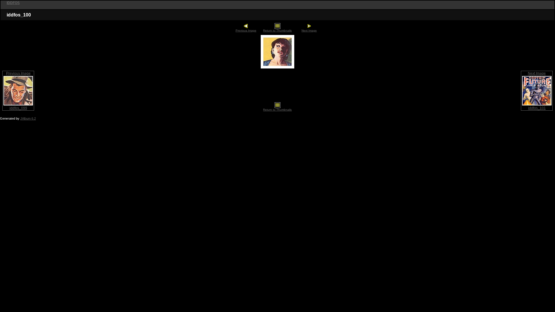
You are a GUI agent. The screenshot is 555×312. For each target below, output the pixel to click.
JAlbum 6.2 (28, 118)
